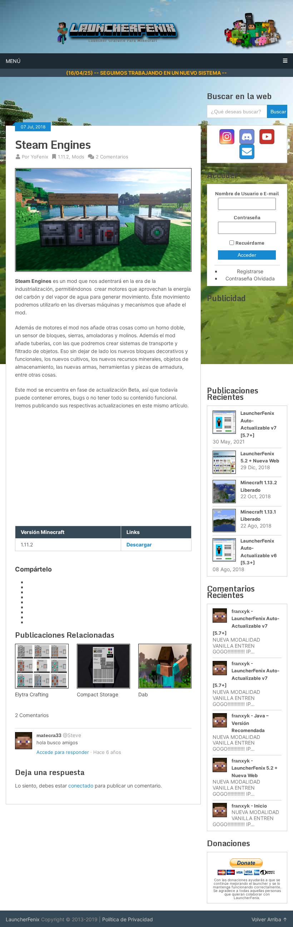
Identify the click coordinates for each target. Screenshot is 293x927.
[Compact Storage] (103, 666)
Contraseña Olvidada (250, 278)
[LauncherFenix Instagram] (227, 136)
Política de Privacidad (127, 919)
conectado (80, 786)
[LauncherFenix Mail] (247, 151)
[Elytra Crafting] (41, 666)
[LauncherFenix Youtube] (267, 136)
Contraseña (247, 217)
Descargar (139, 544)
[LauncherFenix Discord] (247, 136)
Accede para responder (62, 752)
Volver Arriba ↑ (269, 919)
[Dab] (165, 666)
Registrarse (250, 271)
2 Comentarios (112, 157)
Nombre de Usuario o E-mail (247, 193)
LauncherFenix (23, 919)
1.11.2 (63, 157)
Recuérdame (249, 243)
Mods (78, 157)
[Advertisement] (136, 107)
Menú (13, 61)
